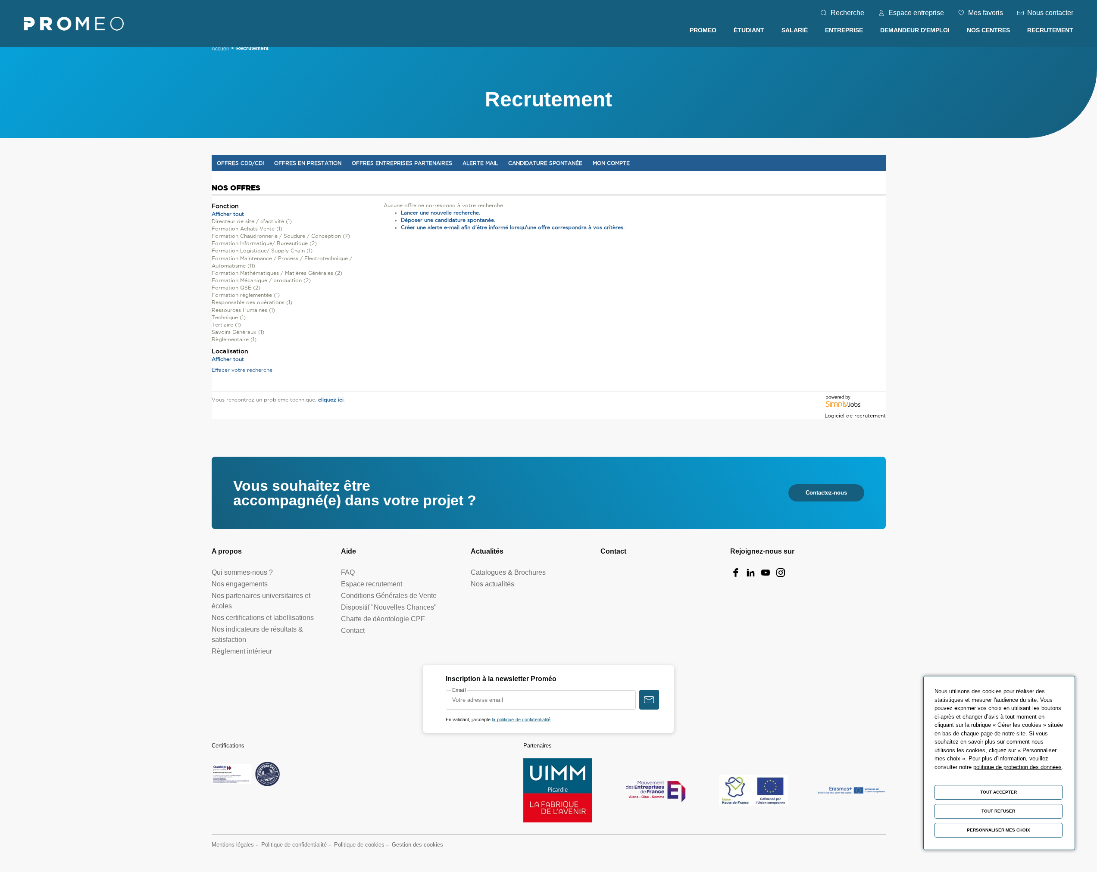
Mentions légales (233, 844)
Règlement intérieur (242, 651)
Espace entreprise (916, 12)
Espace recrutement (371, 584)
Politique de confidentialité (294, 844)
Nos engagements (240, 584)
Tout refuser (998, 811)
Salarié (794, 30)
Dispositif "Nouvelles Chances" (389, 607)
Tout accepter (998, 792)
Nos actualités (492, 584)
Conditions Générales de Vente (389, 595)
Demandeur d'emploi (915, 30)
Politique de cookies (359, 844)
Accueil (220, 49)
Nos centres (988, 30)
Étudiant (749, 30)
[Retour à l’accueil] (74, 25)
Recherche (847, 12)
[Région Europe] (753, 790)
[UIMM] (557, 790)
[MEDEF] (655, 790)
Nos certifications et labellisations (263, 617)
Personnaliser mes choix (998, 830)
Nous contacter (1050, 12)
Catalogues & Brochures (508, 572)
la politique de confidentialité (521, 719)
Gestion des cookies (417, 844)
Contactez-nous (826, 492)
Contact (353, 630)
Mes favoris (985, 12)
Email (459, 690)
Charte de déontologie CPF (383, 619)
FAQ (348, 572)
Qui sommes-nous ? (242, 572)
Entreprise (844, 30)
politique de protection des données (1017, 767)
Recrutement (1050, 30)
